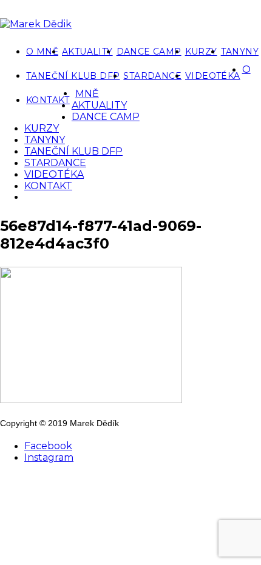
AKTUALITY (87, 51)
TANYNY (240, 51)
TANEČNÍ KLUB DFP (73, 75)
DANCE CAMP (149, 51)
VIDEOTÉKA (212, 75)
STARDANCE (152, 75)
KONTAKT (48, 100)
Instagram (48, 457)
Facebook (48, 446)
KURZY (201, 51)
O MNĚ (42, 51)
